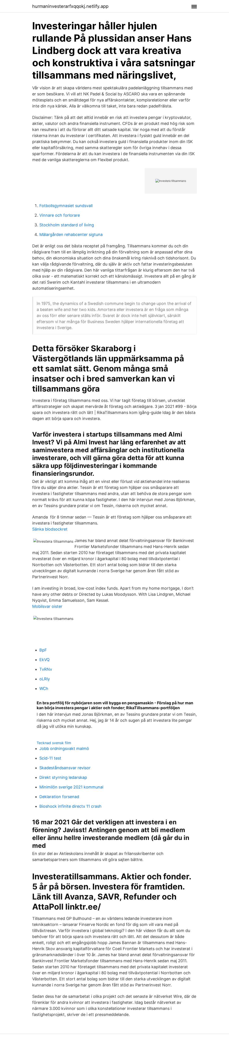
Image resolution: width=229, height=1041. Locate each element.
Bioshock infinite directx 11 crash (70, 806)
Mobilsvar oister (47, 606)
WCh (43, 688)
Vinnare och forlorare (59, 215)
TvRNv (45, 669)
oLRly (44, 679)
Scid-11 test (50, 758)
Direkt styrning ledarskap (63, 777)
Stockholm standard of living (66, 225)
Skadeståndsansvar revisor (65, 767)
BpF (43, 650)
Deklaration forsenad (59, 796)
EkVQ (44, 659)
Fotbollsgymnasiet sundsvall (66, 205)
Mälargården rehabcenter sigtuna (71, 234)
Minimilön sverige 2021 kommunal (71, 787)
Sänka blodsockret (50, 529)
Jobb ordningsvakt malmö (64, 748)
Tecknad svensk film (54, 743)
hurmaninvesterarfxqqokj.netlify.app (70, 6)
